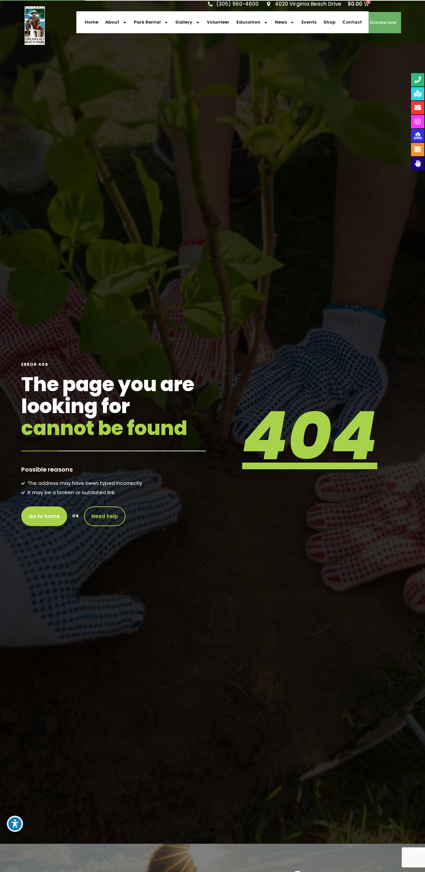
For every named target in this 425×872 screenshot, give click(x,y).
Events (308, 22)
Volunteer (218, 22)
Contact (352, 22)
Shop (329, 22)
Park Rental (147, 22)
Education (248, 22)
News (281, 22)
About (112, 22)
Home (91, 22)
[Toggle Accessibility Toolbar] (15, 824)
